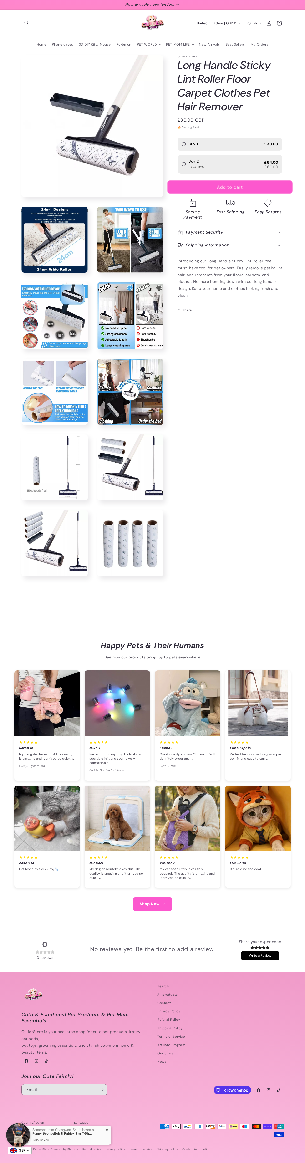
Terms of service (140, 1149)
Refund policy (91, 1149)
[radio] (230, 144)
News (161, 1061)
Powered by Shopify (64, 1149)
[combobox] (20, 1150)
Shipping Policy (170, 1028)
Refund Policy (168, 1019)
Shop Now (150, 903)
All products (167, 994)
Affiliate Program (171, 1045)
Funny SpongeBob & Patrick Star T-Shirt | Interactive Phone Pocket (62, 1133)
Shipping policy (167, 1149)
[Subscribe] (102, 1089)
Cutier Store (41, 1149)
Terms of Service (171, 1036)
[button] (26, 23)
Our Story (165, 1053)
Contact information (196, 1149)
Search (163, 986)
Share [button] (187, 310)
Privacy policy (115, 1149)
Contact (164, 1003)
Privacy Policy (168, 1011)
